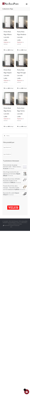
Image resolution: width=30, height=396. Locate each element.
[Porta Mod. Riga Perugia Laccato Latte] (22, 60)
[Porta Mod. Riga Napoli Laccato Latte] (8, 60)
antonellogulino (12, 222)
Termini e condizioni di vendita (15, 224)
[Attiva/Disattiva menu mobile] (27, 4)
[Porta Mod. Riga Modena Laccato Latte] (22, 22)
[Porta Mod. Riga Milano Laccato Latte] (8, 22)
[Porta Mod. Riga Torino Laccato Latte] (22, 98)
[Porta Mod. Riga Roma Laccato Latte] (8, 98)
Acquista (6, 50)
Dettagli (11, 50)
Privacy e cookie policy (22, 222)
